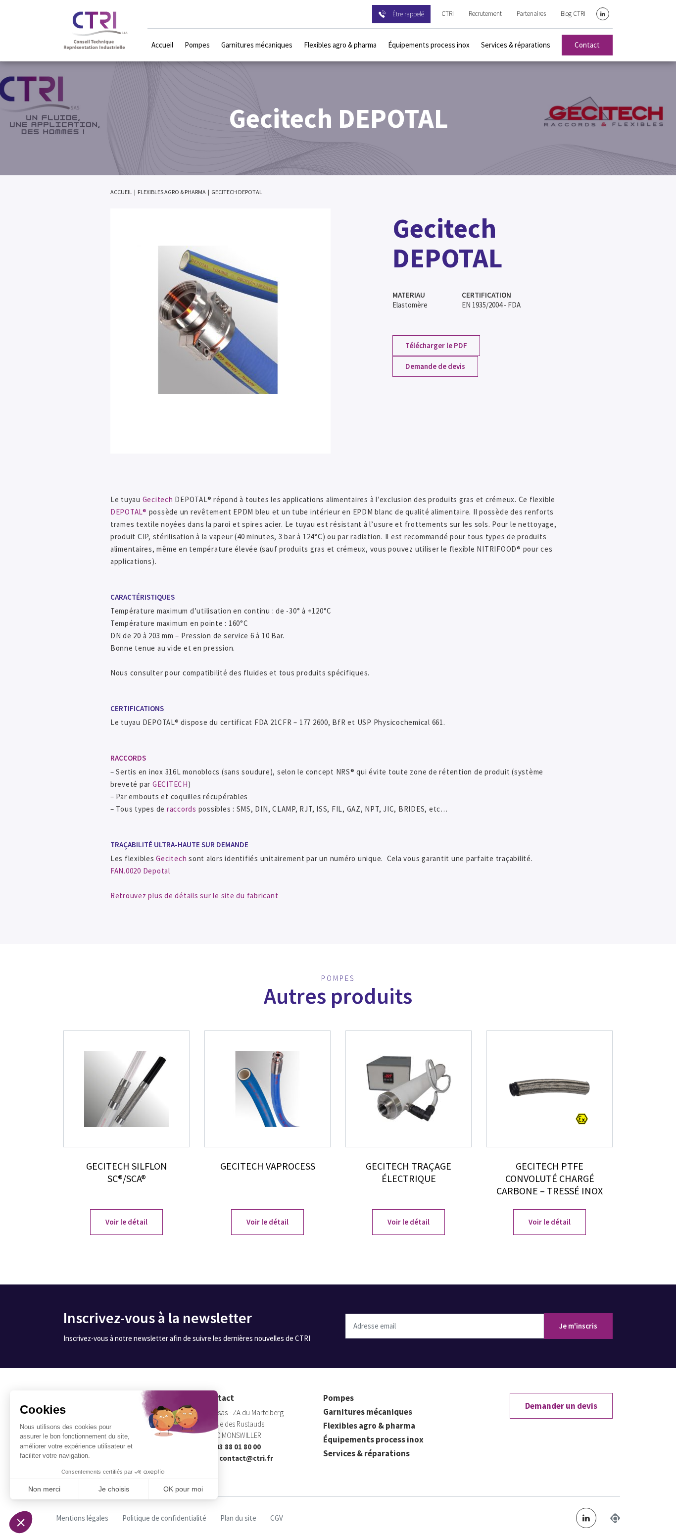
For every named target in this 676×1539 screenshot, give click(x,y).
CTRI (447, 13)
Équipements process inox (429, 45)
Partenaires (531, 13)
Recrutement (485, 13)
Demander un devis (561, 1405)
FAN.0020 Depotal (140, 870)
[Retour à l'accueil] (95, 31)
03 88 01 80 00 (238, 1446)
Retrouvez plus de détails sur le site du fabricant (194, 895)
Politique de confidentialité (164, 1518)
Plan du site (238, 1518)
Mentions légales (82, 1518)
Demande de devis (435, 366)
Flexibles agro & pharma (340, 45)
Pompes (197, 45)
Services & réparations (515, 45)
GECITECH (170, 784)
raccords (181, 809)
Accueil (162, 45)
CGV (276, 1518)
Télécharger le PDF (436, 345)
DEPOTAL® (128, 511)
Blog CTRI (573, 13)
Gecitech (158, 499)
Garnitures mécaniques (256, 45)
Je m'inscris (578, 1326)
